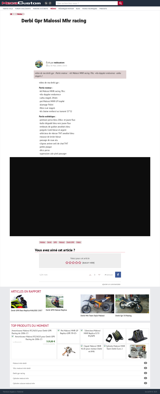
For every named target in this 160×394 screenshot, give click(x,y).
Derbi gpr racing (79, 373)
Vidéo (78, 242)
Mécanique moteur (66, 8)
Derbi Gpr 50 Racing (123, 315)
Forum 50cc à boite (23, 8)
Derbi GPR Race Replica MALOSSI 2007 (26, 310)
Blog (78, 8)
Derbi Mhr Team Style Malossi (92, 315)
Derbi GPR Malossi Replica (56, 310)
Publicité (20, 392)
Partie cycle (8, 8)
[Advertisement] (80, 42)
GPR (55, 242)
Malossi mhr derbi (79, 363)
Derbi (49, 242)
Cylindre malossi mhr (79, 378)
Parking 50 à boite (40, 8)
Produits (103, 8)
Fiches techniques (89, 8)
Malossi (61, 242)
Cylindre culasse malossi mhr (79, 383)
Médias (53, 8)
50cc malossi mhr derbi (79, 368)
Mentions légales (9, 392)
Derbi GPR (70, 242)
